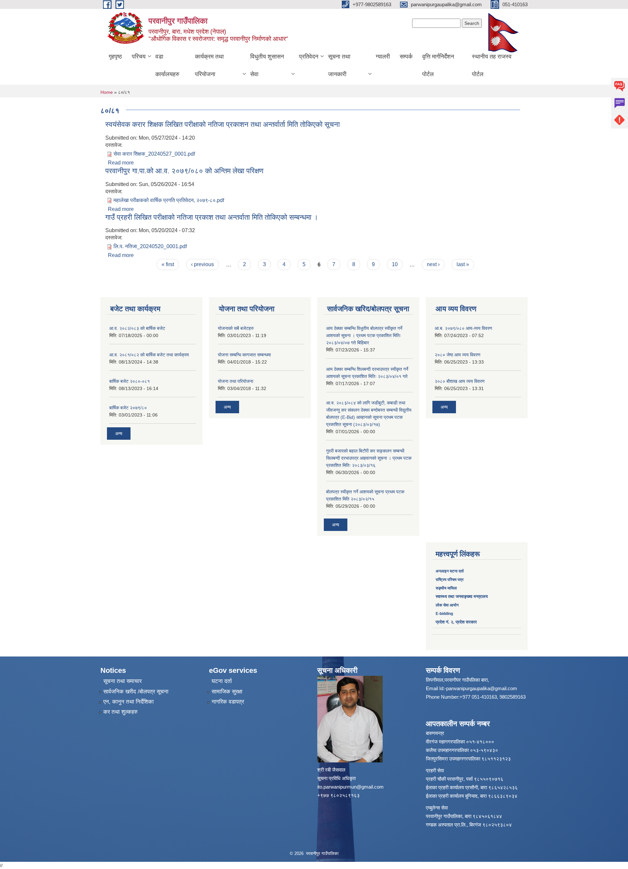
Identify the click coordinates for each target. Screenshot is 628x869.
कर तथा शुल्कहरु (120, 712)
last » (463, 264)
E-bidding (444, 613)
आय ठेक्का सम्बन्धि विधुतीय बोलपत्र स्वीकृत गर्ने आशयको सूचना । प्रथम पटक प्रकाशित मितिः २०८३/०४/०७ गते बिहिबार (364, 335)
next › (433, 264)
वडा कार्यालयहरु (167, 65)
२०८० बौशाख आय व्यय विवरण (460, 381)
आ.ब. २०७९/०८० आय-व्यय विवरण (463, 328)
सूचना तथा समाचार (122, 681)
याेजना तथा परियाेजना (235, 381)
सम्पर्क (406, 56)
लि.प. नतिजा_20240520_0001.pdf (150, 246)
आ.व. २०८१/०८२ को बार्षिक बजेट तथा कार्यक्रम (149, 354)
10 (395, 264)
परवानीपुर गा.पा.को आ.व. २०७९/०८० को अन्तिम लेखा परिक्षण (184, 171)
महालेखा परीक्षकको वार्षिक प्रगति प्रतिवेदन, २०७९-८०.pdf (168, 200)
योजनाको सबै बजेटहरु (236, 328)
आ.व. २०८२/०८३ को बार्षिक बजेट (137, 328)
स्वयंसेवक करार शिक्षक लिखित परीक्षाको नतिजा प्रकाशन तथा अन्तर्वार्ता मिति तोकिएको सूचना (222, 124)
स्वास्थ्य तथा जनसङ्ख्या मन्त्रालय (462, 596)
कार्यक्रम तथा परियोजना (209, 65)
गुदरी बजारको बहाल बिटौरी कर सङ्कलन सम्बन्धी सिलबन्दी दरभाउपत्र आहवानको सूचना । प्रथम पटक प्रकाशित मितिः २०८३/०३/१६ (368, 458)
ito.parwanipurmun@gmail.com (350, 787)
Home (106, 92)
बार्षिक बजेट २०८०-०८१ (129, 381)
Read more (121, 162)
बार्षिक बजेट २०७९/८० (128, 407)
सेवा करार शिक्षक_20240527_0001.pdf (154, 154)
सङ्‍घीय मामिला (446, 588)
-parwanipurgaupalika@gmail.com (481, 688)
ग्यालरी (383, 56)
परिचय (139, 56)
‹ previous (202, 264)
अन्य (118, 433)
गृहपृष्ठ (115, 56)
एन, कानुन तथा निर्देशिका (128, 702)
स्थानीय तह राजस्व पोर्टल (492, 65)
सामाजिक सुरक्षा (227, 692)
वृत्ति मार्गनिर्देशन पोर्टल (438, 65)
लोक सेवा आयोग (447, 605)
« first (168, 264)
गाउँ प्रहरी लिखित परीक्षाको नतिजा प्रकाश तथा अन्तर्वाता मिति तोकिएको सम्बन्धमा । (211, 217)
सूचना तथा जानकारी (339, 65)
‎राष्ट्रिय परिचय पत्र (449, 579)
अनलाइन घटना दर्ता (450, 571)
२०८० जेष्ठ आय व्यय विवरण (457, 354)
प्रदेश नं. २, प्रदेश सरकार (456, 622)
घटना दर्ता (222, 681)
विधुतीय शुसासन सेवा (267, 65)
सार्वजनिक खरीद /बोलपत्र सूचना (135, 692)
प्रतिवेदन (308, 56)
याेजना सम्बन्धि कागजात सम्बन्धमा (244, 354)
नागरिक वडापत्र (228, 702)
